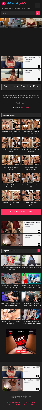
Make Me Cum (28, 70)
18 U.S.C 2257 (20, 405)
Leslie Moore (24, 108)
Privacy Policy (30, 402)
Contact (32, 405)
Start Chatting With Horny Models (8, 25)
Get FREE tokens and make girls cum (31, 223)
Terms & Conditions (14, 402)
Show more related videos (21, 211)
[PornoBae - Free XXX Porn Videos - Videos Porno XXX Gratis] (17, 4)
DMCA (9, 405)
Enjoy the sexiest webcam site (30, 58)
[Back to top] (35, 404)
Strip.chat (3, 26)
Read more (20, 103)
